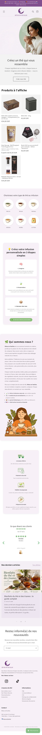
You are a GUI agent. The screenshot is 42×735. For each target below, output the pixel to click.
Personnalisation (5, 695)
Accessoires (4, 697)
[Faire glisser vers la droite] (25, 621)
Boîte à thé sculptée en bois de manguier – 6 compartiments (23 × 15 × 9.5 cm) (10, 117)
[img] (21, 529)
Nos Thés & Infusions (6, 693)
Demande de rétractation (28, 701)
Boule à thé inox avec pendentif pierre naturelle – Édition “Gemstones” (29, 146)
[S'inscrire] (36, 648)
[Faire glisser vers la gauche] (17, 621)
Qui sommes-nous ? (6, 691)
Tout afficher (37, 565)
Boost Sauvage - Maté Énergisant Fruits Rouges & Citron (10, 145)
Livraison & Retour (27, 693)
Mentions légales (26, 699)
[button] (4, 11)
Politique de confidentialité (29, 697)
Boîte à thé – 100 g (26, 115)
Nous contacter (7, 719)
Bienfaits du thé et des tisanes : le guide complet (19, 597)
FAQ (23, 691)
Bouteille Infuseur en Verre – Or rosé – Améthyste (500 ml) (11, 177)
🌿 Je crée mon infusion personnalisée (21, 319)
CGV (23, 695)
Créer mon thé (21, 79)
